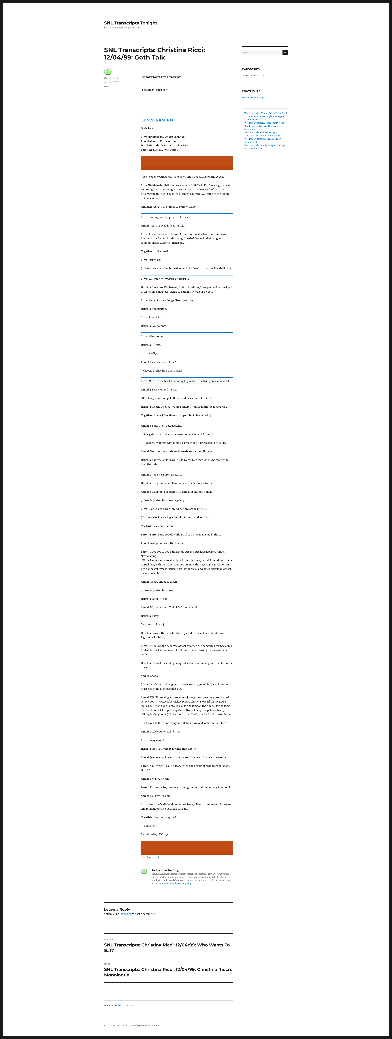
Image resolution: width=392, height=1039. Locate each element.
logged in (125, 913)
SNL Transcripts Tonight (130, 23)
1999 (106, 86)
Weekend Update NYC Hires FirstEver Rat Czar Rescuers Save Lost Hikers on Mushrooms (264, 126)
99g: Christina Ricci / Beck (157, 119)
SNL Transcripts (150, 857)
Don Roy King (111, 78)
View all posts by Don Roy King (176, 883)
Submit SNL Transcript (253, 97)
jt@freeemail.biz (125, 1005)
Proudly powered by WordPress (146, 1025)
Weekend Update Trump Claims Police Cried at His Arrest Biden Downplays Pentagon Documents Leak (265, 116)
